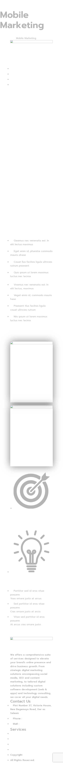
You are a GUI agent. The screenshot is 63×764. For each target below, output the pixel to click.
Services (11, 38)
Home (3, 38)
